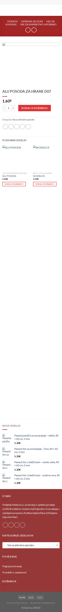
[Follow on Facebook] (5, 525)
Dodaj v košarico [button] (14, 184)
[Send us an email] (22, 525)
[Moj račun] (52, 10)
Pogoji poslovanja (12, 566)
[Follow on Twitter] (16, 525)
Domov (12, 21)
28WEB (37, 607)
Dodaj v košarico (34, 107)
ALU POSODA (9, 176)
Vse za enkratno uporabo (38, 24)
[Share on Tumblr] (28, 126)
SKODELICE (39, 176)
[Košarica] (58, 10)
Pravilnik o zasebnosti (14, 572)
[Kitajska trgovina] (31, 10)
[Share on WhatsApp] (5, 126)
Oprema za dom (32, 21)
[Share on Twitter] (16, 126)
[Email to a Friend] (22, 126)
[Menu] (4, 10)
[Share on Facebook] (11, 126)
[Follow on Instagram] (11, 525)
